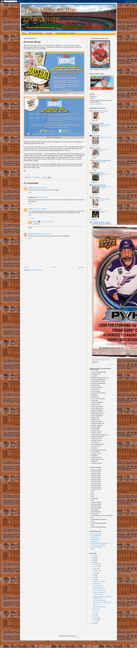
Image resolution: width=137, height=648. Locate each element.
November (96, 566)
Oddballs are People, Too (99, 606)
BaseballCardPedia (96, 534)
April (94, 613)
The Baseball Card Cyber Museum (100, 543)
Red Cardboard (96, 135)
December (96, 564)
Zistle (92, 549)
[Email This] (43, 177)
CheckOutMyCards (96, 535)
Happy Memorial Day (98, 588)
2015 (93, 558)
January (95, 620)
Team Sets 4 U (95, 541)
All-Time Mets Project (36, 33)
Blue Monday (96, 611)
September (96, 570)
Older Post (81, 267)
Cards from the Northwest (99, 592)
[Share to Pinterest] (50, 177)
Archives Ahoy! (96, 583)
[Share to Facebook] (49, 177)
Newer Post (27, 267)
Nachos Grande (96, 197)
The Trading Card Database (98, 545)
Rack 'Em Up (96, 609)
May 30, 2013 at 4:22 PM (47, 221)
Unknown (30, 187)
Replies (32, 218)
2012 (93, 623)
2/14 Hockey (102, 161)
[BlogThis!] (45, 177)
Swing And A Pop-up (33, 233)
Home (24, 33)
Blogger (75, 636)
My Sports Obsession (97, 172)
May (94, 579)
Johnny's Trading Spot (98, 123)
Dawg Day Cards (96, 209)
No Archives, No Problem (99, 581)
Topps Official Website (97, 547)
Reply (29, 192)
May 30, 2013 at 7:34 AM (41, 197)
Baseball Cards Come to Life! (99, 111)
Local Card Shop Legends (99, 590)
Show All (111, 364)
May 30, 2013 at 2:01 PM (46, 233)
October (95, 568)
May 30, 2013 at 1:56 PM (40, 208)
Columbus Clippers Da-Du (105, 137)
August (95, 573)
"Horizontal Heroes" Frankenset (65, 33)
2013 (93, 562)
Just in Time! (96, 604)
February (95, 618)
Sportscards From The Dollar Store (101, 160)
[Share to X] (47, 177)
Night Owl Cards (96, 148)
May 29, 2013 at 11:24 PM (40, 187)
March (94, 616)
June (94, 577)
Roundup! (102, 112)
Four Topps (49, 33)
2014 (93, 560)
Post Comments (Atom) (36, 270)
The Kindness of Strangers (99, 600)
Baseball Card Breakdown (99, 185)
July (94, 575)
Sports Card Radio (96, 539)
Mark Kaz (35, 221)
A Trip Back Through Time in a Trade (102, 602)
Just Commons (95, 537)
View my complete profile (96, 104)
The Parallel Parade (98, 594)
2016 (93, 556)
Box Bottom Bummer (98, 585)
